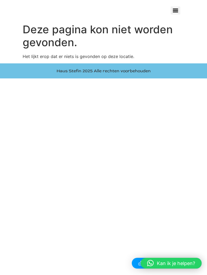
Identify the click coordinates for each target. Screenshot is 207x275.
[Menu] (175, 10)
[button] (171, 263)
